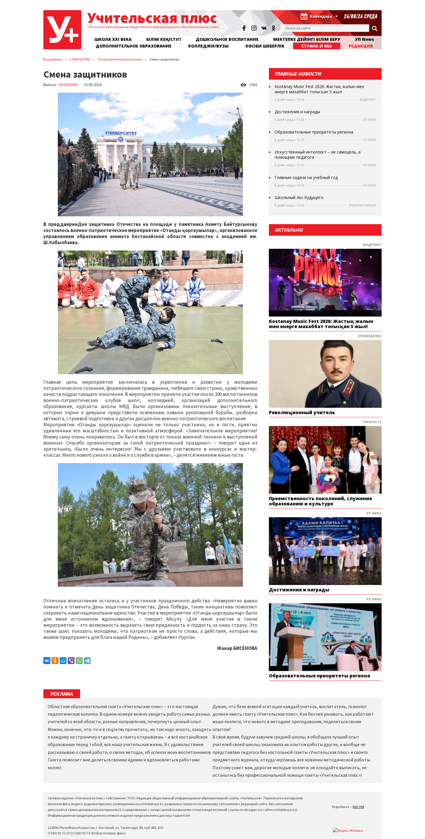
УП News (364, 39)
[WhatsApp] (79, 660)
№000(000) (68, 84)
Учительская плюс (152, 17)
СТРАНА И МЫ (80, 59)
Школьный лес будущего (299, 197)
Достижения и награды (297, 111)
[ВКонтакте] (46, 660)
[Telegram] (87, 660)
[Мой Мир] (63, 660)
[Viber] (71, 660)
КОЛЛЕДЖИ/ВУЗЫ (208, 46)
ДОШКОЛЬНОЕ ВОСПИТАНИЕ (227, 39)
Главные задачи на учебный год (306, 177)
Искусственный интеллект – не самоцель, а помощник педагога (318, 154)
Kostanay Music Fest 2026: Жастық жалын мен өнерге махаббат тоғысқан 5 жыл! (319, 89)
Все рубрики (52, 59)
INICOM (358, 807)
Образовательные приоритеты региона (314, 132)
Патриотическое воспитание (120, 59)
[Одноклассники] (54, 660)
